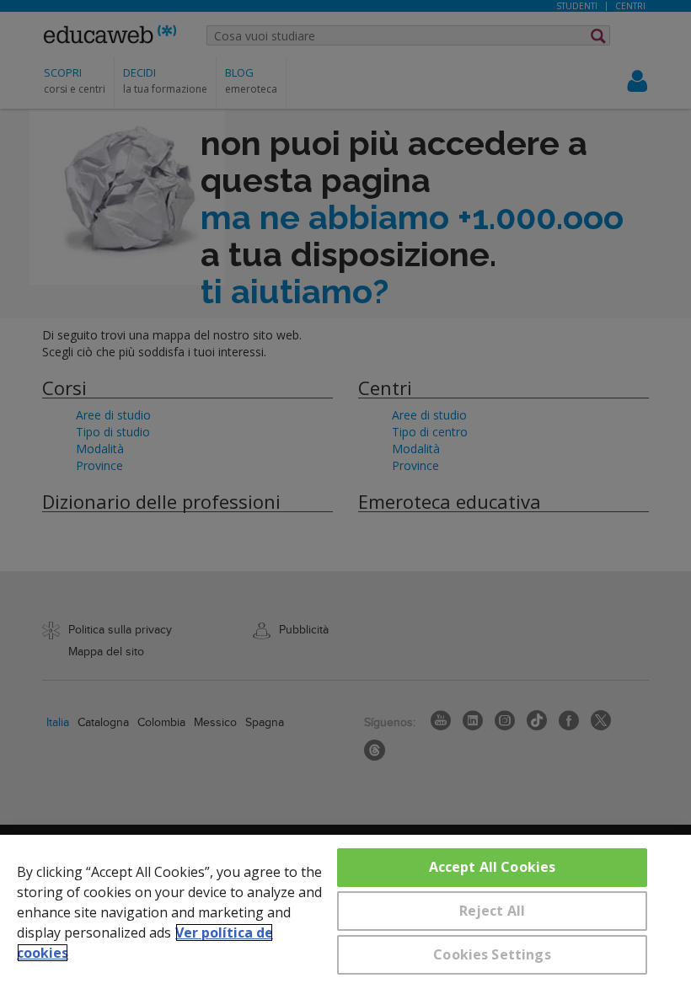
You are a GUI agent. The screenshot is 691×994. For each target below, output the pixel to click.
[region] (345, 914)
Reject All (492, 910)
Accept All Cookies (492, 867)
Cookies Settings (492, 954)
